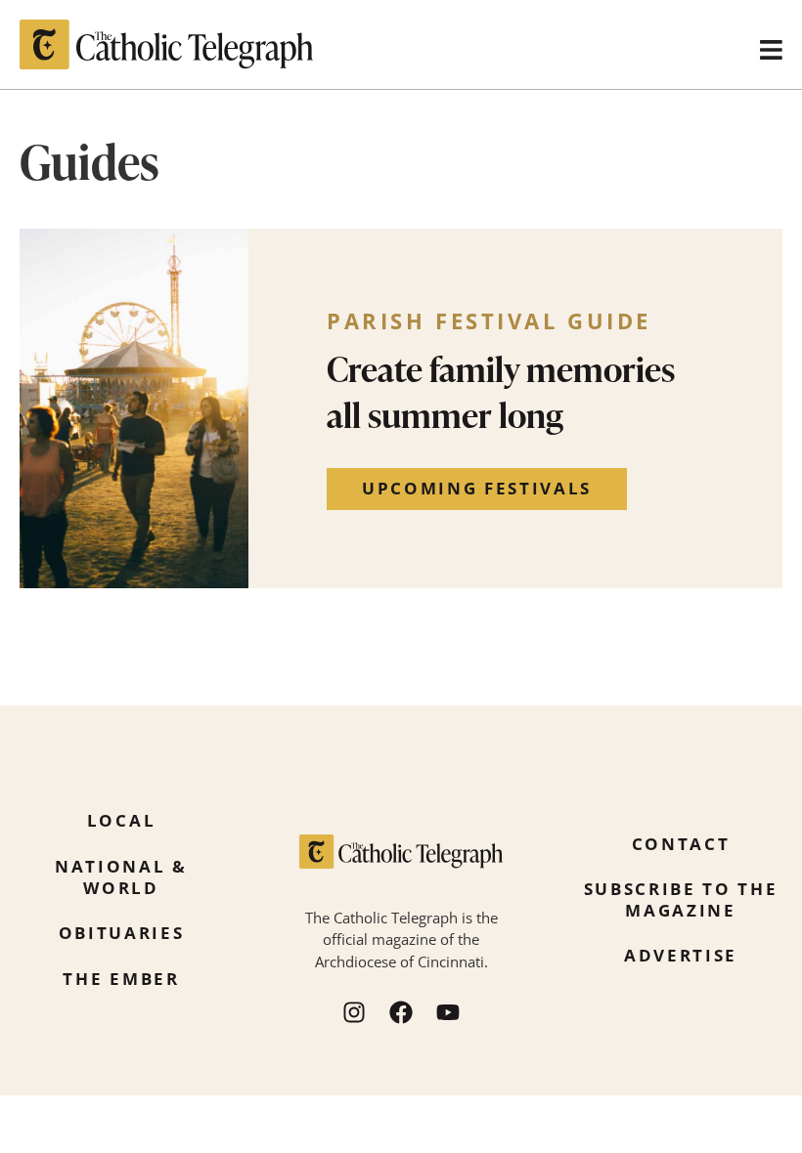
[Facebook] (401, 1012)
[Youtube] (448, 1012)
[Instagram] (354, 1012)
